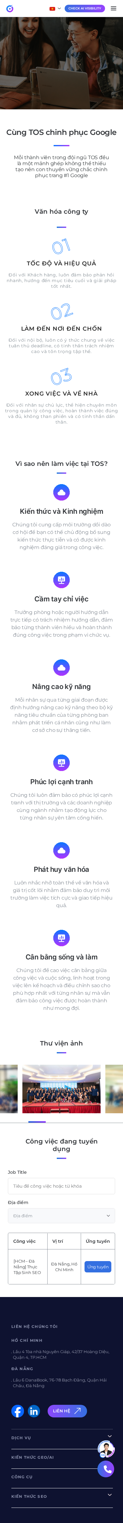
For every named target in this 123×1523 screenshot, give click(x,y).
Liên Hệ (61, 1410)
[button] (17, 1121)
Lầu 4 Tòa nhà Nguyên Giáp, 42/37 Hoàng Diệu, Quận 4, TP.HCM (61, 1354)
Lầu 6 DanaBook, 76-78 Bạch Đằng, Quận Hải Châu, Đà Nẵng (60, 1382)
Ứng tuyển (98, 1266)
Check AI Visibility (84, 8)
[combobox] (61, 1215)
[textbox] (61, 1215)
